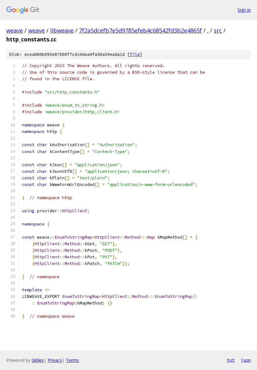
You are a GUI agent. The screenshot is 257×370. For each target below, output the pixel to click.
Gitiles (38, 360)
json (246, 360)
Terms (72, 360)
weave (14, 30)
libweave (62, 30)
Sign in (244, 10)
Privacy (55, 360)
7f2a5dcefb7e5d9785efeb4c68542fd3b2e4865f (140, 30)
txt (230, 360)
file (135, 54)
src (218, 30)
